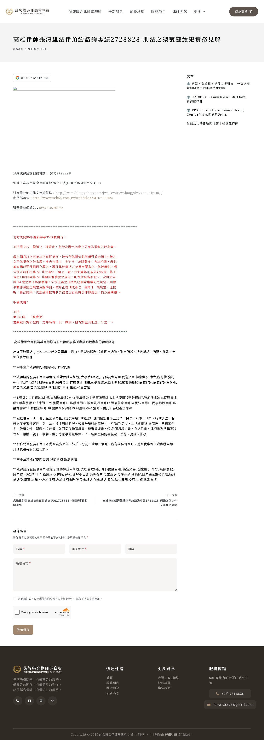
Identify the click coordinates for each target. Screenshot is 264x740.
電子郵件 (79, 549)
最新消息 (115, 11)
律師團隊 (179, 11)
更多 (197, 11)
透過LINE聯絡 (168, 678)
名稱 (20, 549)
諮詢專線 (241, 11)
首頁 (109, 678)
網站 (131, 549)
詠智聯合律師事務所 (85, 11)
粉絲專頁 (164, 683)
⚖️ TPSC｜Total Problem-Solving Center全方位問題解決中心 (215, 112)
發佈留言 (23, 630)
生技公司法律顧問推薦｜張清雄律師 (212, 123)
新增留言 (23, 563)
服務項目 (158, 11)
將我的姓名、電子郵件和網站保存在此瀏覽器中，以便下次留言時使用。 (60, 598)
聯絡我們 (164, 688)
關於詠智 (137, 11)
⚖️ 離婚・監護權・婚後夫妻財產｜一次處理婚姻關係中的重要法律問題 (218, 86)
